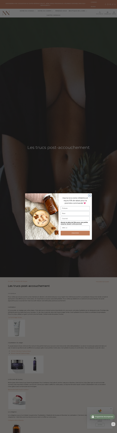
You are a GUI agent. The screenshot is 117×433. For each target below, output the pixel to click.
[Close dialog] (89, 195)
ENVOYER (75, 233)
